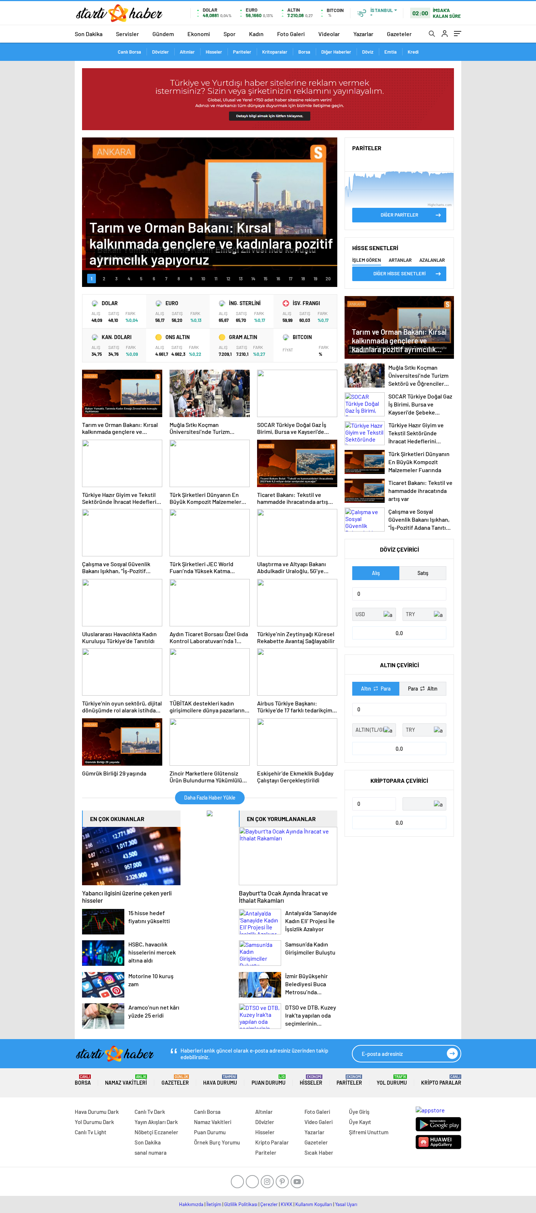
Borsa (304, 52)
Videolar (329, 33)
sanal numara (151, 1152)
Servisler (127, 33)
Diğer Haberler (336, 52)
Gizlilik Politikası (240, 1204)
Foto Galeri (291, 33)
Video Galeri (318, 1122)
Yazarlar (363, 33)
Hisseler (214, 52)
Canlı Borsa (129, 52)
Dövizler (160, 52)
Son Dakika (88, 33)
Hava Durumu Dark (97, 1111)
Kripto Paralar (441, 1080)
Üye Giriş (359, 1111)
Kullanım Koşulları (313, 1204)
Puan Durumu (269, 1080)
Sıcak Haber (318, 1152)
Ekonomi (198, 33)
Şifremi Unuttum (368, 1132)
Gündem (163, 33)
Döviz (367, 52)
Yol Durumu (392, 1080)
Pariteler (242, 52)
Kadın (256, 33)
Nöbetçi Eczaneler (156, 1132)
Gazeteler (399, 33)
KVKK (286, 1204)
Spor (230, 33)
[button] (91, 278)
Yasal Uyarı (346, 1204)
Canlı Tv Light (90, 1132)
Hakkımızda (191, 1204)
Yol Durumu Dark (94, 1122)
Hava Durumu (220, 1080)
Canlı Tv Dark (150, 1111)
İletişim (213, 1204)
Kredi (413, 52)
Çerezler (269, 1204)
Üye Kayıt (360, 1122)
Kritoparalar (274, 52)
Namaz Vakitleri (126, 1080)
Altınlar (187, 52)
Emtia (390, 52)
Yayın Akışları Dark (156, 1122)
